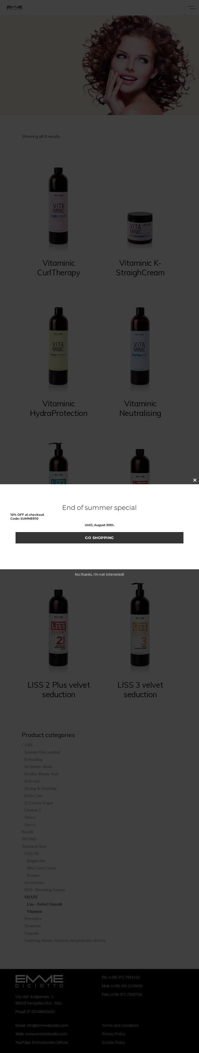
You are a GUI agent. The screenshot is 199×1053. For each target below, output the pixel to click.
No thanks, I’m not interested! (99, 574)
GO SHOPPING (99, 537)
